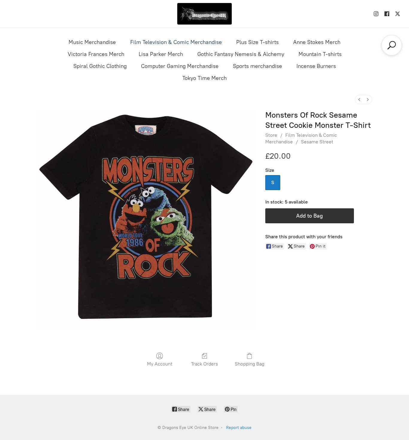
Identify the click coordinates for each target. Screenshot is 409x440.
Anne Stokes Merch (316, 42)
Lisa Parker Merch (161, 54)
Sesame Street (317, 142)
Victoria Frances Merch (96, 54)
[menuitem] (359, 99)
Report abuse (239, 427)
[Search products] (391, 45)
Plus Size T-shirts (257, 42)
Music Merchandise (92, 42)
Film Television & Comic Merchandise (176, 42)
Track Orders (204, 364)
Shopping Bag (249, 364)
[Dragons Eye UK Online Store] (204, 14)
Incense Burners (316, 66)
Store (271, 135)
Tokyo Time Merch (204, 78)
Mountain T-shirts (320, 54)
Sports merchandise (257, 66)
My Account (159, 364)
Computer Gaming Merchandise (180, 66)
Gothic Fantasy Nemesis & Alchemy (240, 54)
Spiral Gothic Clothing (100, 66)
